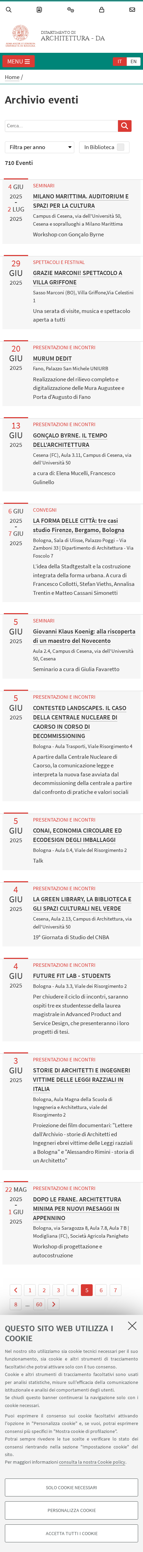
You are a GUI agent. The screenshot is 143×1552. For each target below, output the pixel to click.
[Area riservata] (102, 10)
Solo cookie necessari (71, 1487)
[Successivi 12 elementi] (53, 1304)
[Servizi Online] (72, 10)
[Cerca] (10, 10)
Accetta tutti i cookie (72, 1533)
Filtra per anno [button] (27, 147)
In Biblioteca (99, 147)
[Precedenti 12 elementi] (16, 1290)
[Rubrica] (40, 10)
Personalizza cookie (72, 1510)
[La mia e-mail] (133, 10)
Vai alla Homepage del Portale (20, 36)
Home (12, 77)
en (134, 61)
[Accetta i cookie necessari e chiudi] (132, 1325)
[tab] (120, 61)
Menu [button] (15, 61)
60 (39, 1304)
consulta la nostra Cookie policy (92, 1462)
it (120, 61)
